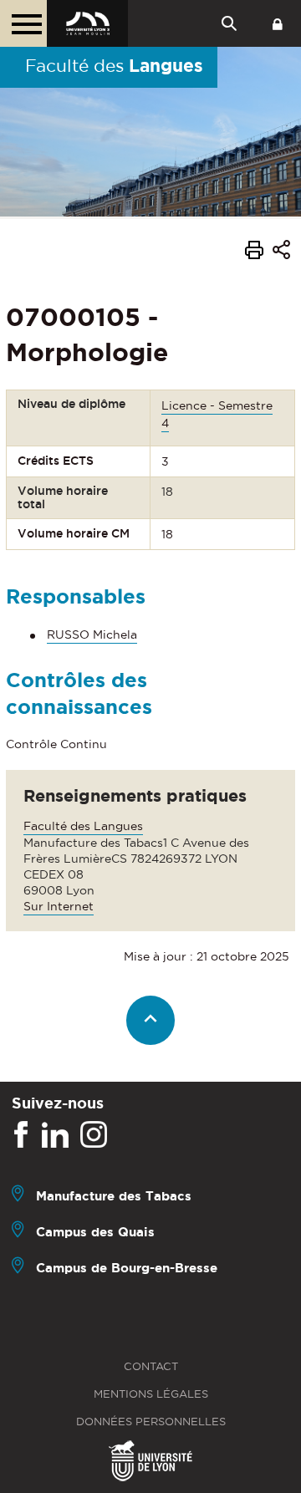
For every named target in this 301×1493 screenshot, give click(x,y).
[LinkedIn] (55, 1135)
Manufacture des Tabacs (113, 1196)
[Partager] (281, 252)
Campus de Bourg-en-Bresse (126, 1268)
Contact (151, 1366)
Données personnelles (151, 1421)
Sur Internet (58, 906)
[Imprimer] (254, 252)
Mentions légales (151, 1394)
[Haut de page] (151, 1020)
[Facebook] (21, 1135)
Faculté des (114, 65)
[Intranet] (277, 23)
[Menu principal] (23, 23)
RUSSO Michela (92, 634)
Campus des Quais (95, 1232)
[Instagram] (93, 1135)
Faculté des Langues (83, 826)
